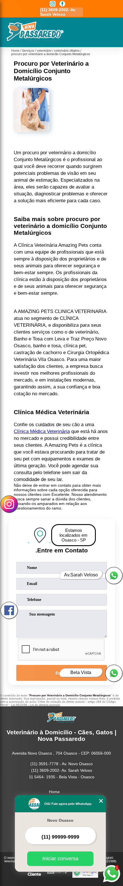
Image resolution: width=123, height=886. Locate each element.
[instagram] (52, 4)
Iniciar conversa (60, 858)
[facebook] (62, 4)
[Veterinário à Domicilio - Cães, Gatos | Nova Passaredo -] (35, 41)
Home (54, 791)
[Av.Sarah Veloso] (113, 575)
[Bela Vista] (113, 673)
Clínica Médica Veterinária (42, 431)
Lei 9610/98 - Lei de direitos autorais (35, 704)
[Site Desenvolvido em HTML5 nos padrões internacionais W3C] (57, 872)
